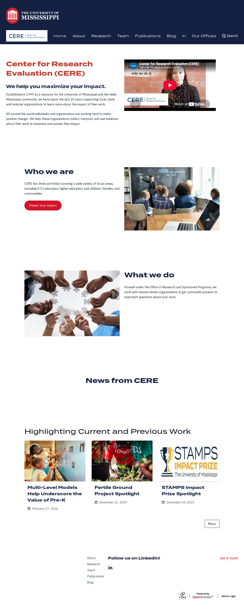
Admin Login (228, 596)
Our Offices (204, 35)
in (184, 35)
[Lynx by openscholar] (186, 596)
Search (232, 36)
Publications (148, 35)
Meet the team (43, 205)
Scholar (203, 596)
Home (59, 35)
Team (123, 35)
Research (101, 35)
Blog (171, 35)
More (212, 524)
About (78, 35)
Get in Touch (229, 558)
